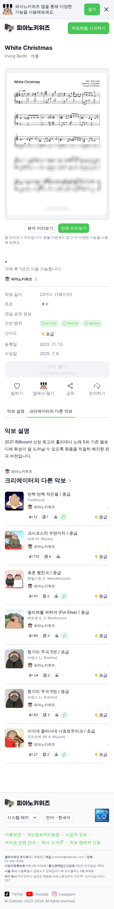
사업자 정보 (76, 834)
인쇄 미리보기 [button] (74, 227)
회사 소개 (50, 842)
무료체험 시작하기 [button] (89, 28)
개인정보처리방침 (43, 834)
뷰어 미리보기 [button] (40, 227)
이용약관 (13, 834)
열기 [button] (92, 9)
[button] (106, 9)
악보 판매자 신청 (85, 842)
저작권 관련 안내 (20, 842)
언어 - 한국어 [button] (58, 817)
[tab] (16, 411)
